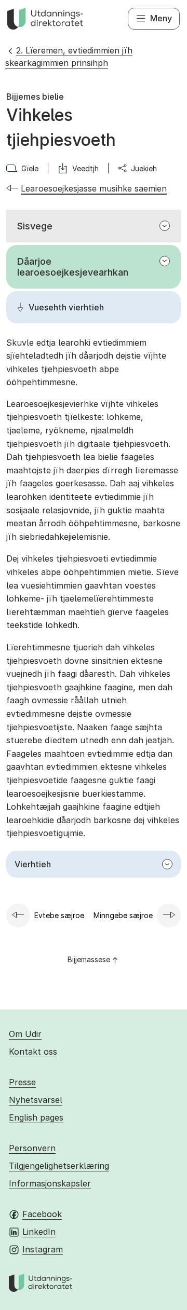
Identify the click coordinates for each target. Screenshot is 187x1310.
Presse (22, 1082)
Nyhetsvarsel (35, 1100)
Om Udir (25, 1034)
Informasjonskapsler (50, 1183)
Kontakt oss (33, 1051)
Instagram (42, 1249)
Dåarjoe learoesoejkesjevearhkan (72, 267)
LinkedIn (39, 1231)
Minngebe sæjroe (123, 915)
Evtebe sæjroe (59, 915)
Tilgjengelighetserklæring (59, 1166)
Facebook (42, 1214)
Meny (161, 18)
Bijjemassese (89, 959)
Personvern (32, 1148)
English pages (36, 1117)
